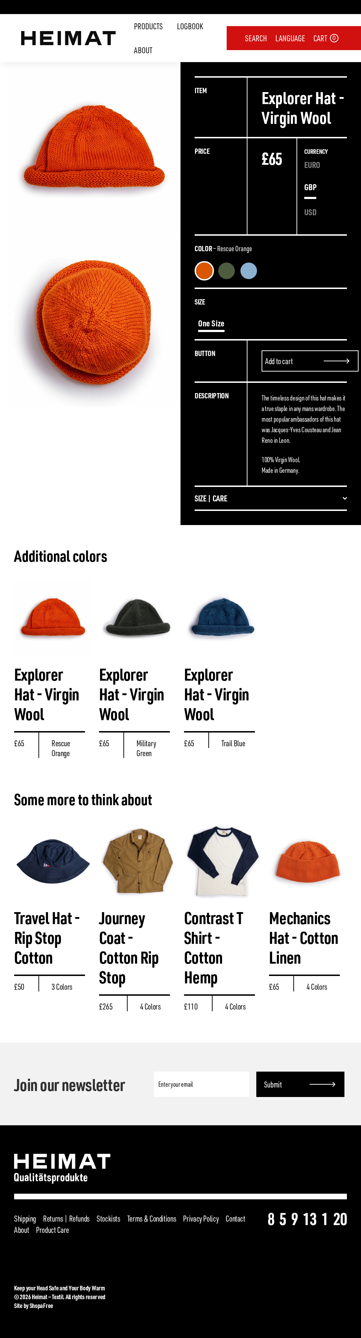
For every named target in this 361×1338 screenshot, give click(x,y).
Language (290, 38)
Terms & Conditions (151, 1218)
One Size (211, 323)
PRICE (202, 151)
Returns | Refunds (66, 1218)
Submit (273, 1084)
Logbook (190, 26)
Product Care (52, 1229)
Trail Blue (248, 271)
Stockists (108, 1218)
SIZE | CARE (211, 498)
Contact (235, 1218)
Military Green (226, 271)
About (143, 50)
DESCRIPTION (212, 395)
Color (223, 248)
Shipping (25, 1218)
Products (148, 26)
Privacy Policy (201, 1218)
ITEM (201, 90)
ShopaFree (41, 1305)
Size (200, 301)
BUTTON (205, 353)
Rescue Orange (204, 271)
